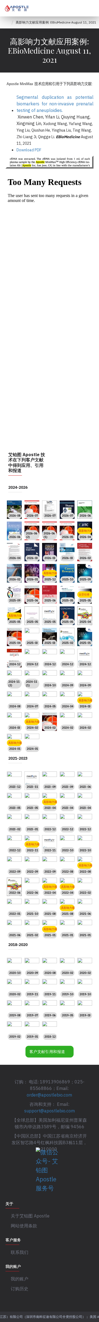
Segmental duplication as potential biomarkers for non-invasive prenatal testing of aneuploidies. (55, 103)
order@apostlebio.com (49, 1095)
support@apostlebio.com (49, 1110)
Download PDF (28, 149)
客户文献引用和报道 (47, 1051)
